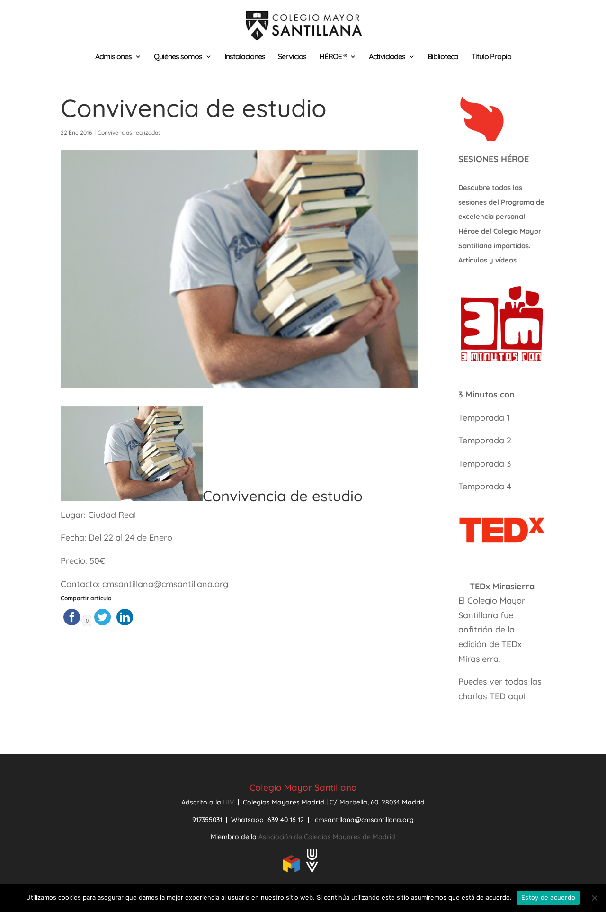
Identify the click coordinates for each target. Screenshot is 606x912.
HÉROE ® (333, 57)
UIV (229, 802)
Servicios (292, 57)
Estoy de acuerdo (548, 897)
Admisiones (113, 57)
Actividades (387, 57)
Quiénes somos (178, 57)
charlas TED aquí (491, 696)
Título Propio (491, 57)
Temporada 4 (484, 486)
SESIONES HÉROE (493, 159)
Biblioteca (443, 57)
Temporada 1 (484, 417)
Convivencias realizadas (129, 132)
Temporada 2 (486, 440)
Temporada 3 (484, 463)
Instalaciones (244, 57)
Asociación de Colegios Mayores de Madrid (326, 836)
